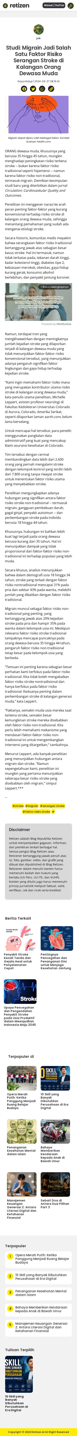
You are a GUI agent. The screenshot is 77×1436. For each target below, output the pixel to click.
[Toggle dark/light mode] (70, 5)
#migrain (31, 806)
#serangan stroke (52, 806)
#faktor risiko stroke (36, 811)
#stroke (18, 806)
